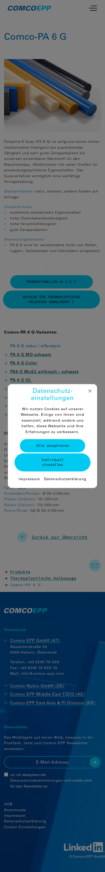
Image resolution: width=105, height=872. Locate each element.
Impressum (29, 479)
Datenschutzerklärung (65, 479)
